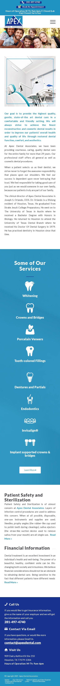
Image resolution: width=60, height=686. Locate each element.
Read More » (11, 582)
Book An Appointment (33, 7)
